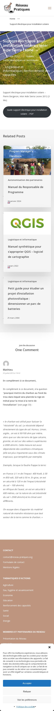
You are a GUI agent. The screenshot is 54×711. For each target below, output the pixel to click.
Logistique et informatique (13, 69)
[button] (49, 647)
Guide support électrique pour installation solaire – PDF (27, 111)
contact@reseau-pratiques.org (17, 557)
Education (8, 600)
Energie (6, 620)
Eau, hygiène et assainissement (18, 590)
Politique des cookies (25, 706)
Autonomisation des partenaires (25, 180)
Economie (8, 595)
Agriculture (8, 585)
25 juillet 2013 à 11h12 (11, 373)
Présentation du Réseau (14, 638)
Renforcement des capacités (26, 73)
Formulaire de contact (13, 562)
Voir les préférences (27, 700)
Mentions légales (11, 567)
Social (6, 615)
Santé (6, 610)
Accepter (27, 683)
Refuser (27, 691)
